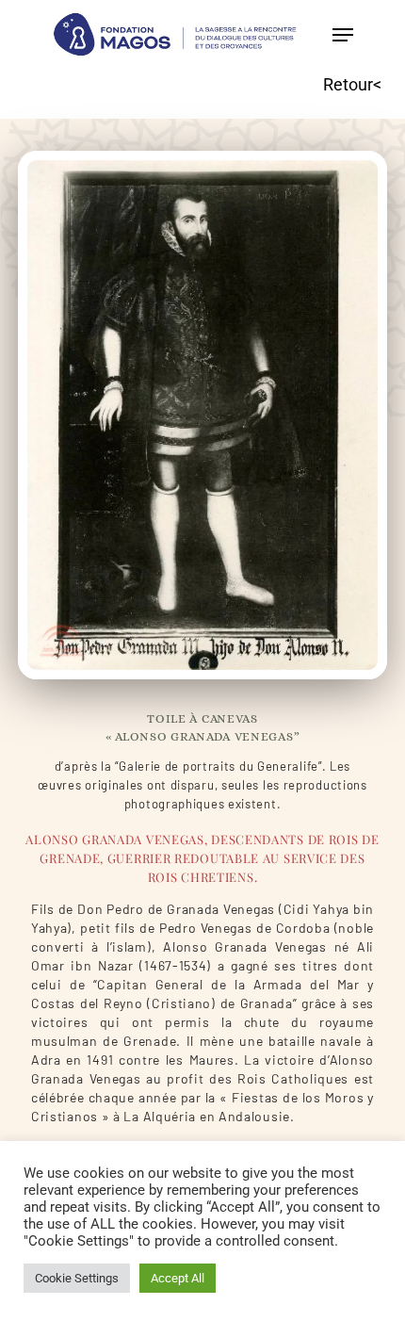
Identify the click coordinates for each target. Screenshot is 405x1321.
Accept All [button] (177, 1278)
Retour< (352, 84)
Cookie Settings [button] (77, 1278)
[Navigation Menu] (342, 34)
